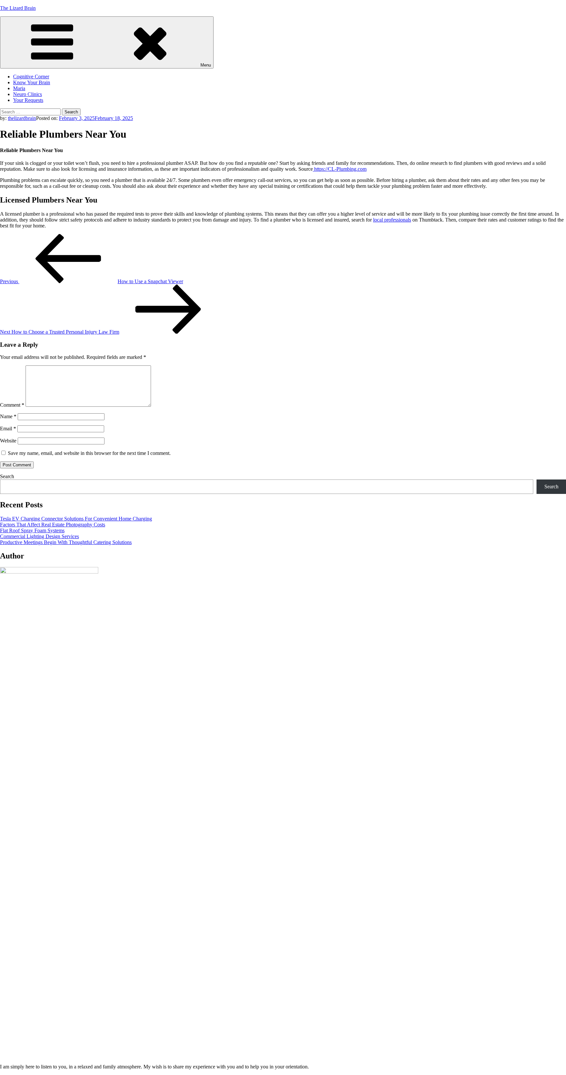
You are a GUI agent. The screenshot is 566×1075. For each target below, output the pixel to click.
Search (7, 476)
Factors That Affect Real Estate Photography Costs (52, 524)
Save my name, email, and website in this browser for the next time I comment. (89, 453)
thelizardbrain (22, 118)
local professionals (392, 220)
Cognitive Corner (31, 76)
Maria (19, 88)
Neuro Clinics (27, 94)
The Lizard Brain (18, 8)
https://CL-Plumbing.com (340, 169)
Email (8, 428)
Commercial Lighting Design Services (39, 536)
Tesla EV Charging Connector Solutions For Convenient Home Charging (76, 518)
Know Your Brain (31, 82)
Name (8, 416)
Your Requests (28, 100)
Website (8, 440)
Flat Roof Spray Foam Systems (32, 530)
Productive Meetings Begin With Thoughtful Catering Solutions (66, 542)
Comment (12, 405)
